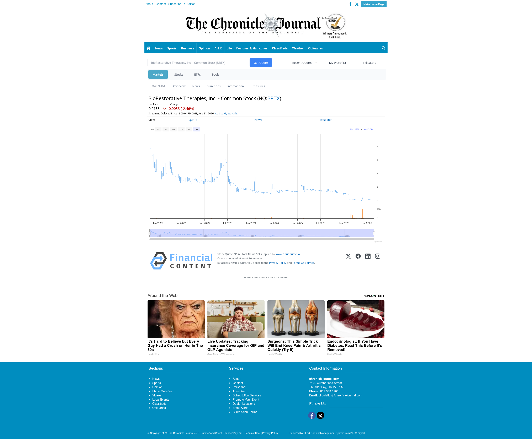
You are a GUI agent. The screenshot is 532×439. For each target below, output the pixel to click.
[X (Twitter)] (348, 261)
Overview (179, 86)
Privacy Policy (277, 263)
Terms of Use (252, 433)
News (196, 86)
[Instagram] (377, 261)
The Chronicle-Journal (180, 433)
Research (326, 120)
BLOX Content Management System (324, 433)
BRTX (273, 98)
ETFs (197, 74)
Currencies (214, 86)
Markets (158, 74)
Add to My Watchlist (226, 113)
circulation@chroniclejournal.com (340, 395)
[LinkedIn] (368, 261)
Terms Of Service (303, 263)
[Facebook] (358, 261)
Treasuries (258, 86)
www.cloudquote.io (288, 254)
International (235, 86)
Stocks (178, 74)
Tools (215, 74)
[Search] (384, 48)
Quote (193, 120)
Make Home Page (373, 4)
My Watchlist (337, 63)
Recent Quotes (302, 63)
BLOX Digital (357, 433)
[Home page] (266, 25)
